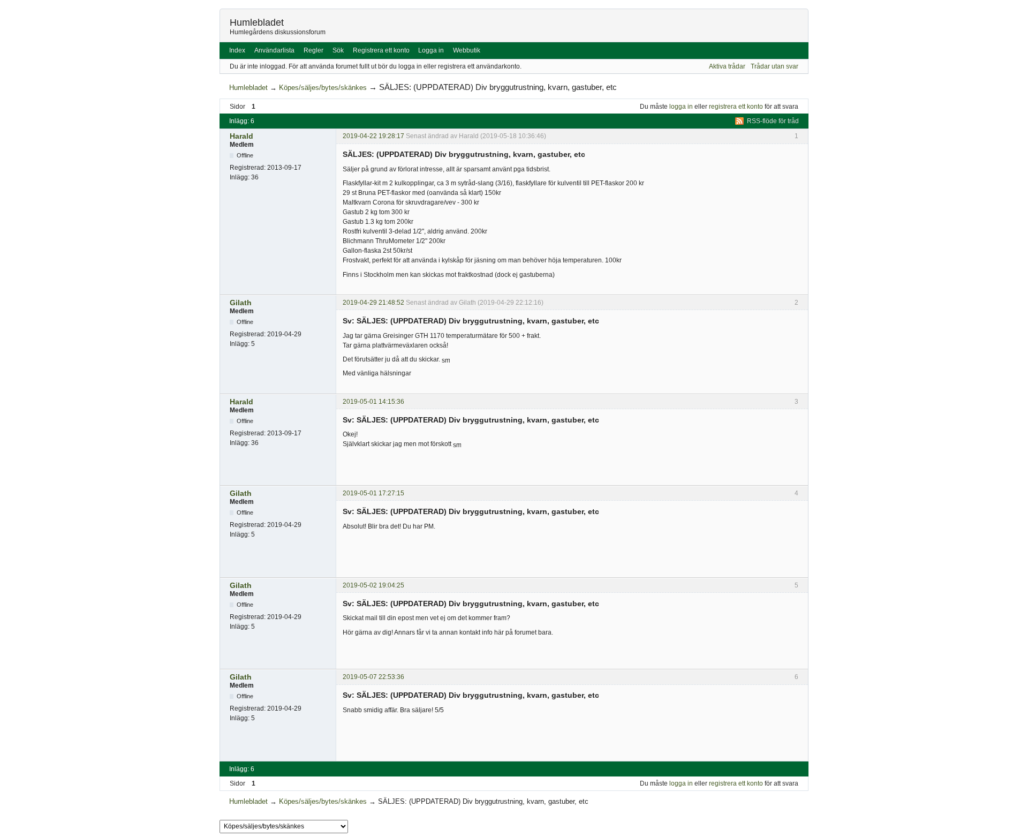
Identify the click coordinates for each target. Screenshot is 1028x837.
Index (237, 50)
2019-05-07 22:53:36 (373, 677)
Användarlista (274, 50)
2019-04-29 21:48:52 (373, 302)
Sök (338, 50)
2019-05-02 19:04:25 (373, 585)
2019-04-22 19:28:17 (373, 136)
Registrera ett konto (381, 50)
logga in (681, 106)
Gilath (241, 302)
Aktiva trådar (727, 66)
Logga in (431, 50)
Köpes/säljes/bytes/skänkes (323, 88)
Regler (313, 50)
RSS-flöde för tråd (773, 121)
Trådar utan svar (774, 66)
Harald (241, 136)
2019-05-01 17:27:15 (373, 493)
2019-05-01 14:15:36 (373, 401)
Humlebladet (257, 22)
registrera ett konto (736, 106)
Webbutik (466, 50)
